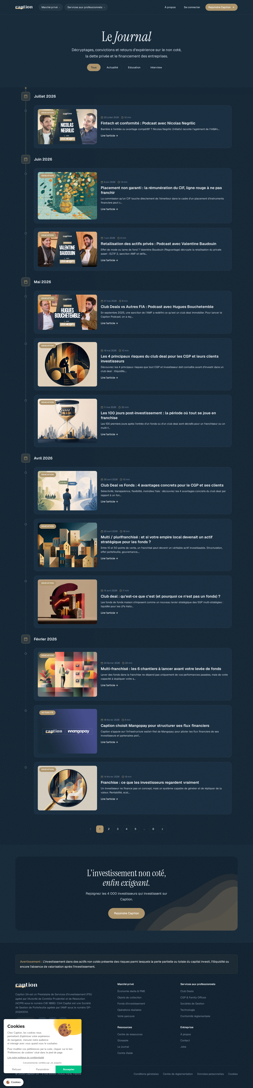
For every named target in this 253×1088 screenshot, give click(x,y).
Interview (156, 67)
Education (134, 67)
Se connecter (192, 7)
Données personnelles (210, 1074)
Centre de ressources (129, 1034)
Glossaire (122, 1040)
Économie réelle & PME (131, 991)
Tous (94, 67)
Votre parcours (125, 1016)
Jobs (183, 1046)
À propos (170, 7)
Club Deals (187, 991)
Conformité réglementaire (195, 1016)
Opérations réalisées (129, 1010)
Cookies (233, 1074)
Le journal (123, 1046)
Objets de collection (129, 997)
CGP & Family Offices (193, 997)
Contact (185, 1040)
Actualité (112, 67)
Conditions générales (146, 1074)
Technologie (187, 1010)
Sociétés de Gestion (192, 1003)
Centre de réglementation (178, 1074)
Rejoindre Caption (219, 7)
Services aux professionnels (84, 7)
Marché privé (49, 7)
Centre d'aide (125, 1053)
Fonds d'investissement (131, 1003)
